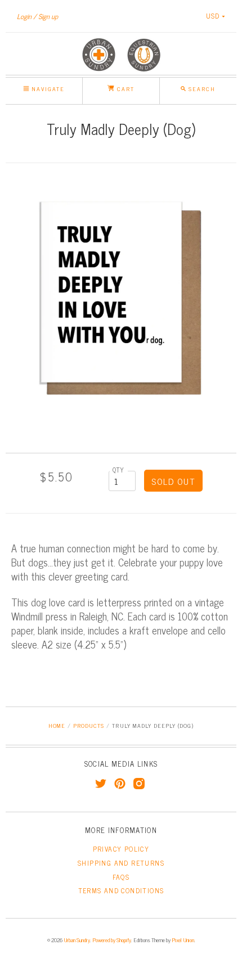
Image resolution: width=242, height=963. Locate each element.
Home (56, 725)
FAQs (121, 877)
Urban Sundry (77, 939)
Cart (124, 88)
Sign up (48, 16)
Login (24, 16)
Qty (119, 469)
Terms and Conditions (121, 890)
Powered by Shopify (111, 939)
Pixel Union (183, 939)
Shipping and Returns (121, 862)
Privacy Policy (121, 848)
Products (88, 725)
